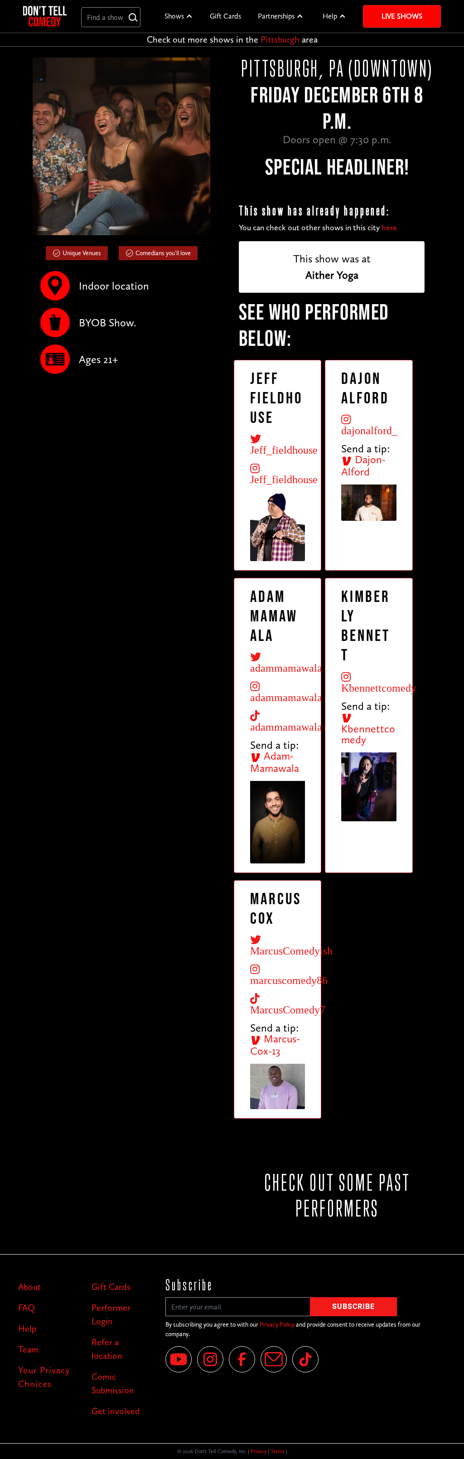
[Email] (274, 1359)
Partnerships (276, 16)
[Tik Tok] (305, 1359)
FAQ (26, 1307)
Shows (174, 16)
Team (28, 1349)
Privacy (258, 1451)
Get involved (116, 1411)
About (29, 1286)
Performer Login (111, 1314)
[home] (45, 16)
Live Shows (402, 16)
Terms (278, 1451)
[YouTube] (178, 1359)
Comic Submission (113, 1383)
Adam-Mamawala (274, 762)
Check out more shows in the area (232, 39)
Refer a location (107, 1349)
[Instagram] (210, 1359)
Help (330, 16)
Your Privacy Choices (44, 1377)
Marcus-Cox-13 (275, 1044)
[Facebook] (242, 1359)
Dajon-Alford (363, 465)
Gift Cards (225, 16)
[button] (179, 16)
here (389, 228)
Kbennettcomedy (368, 734)
